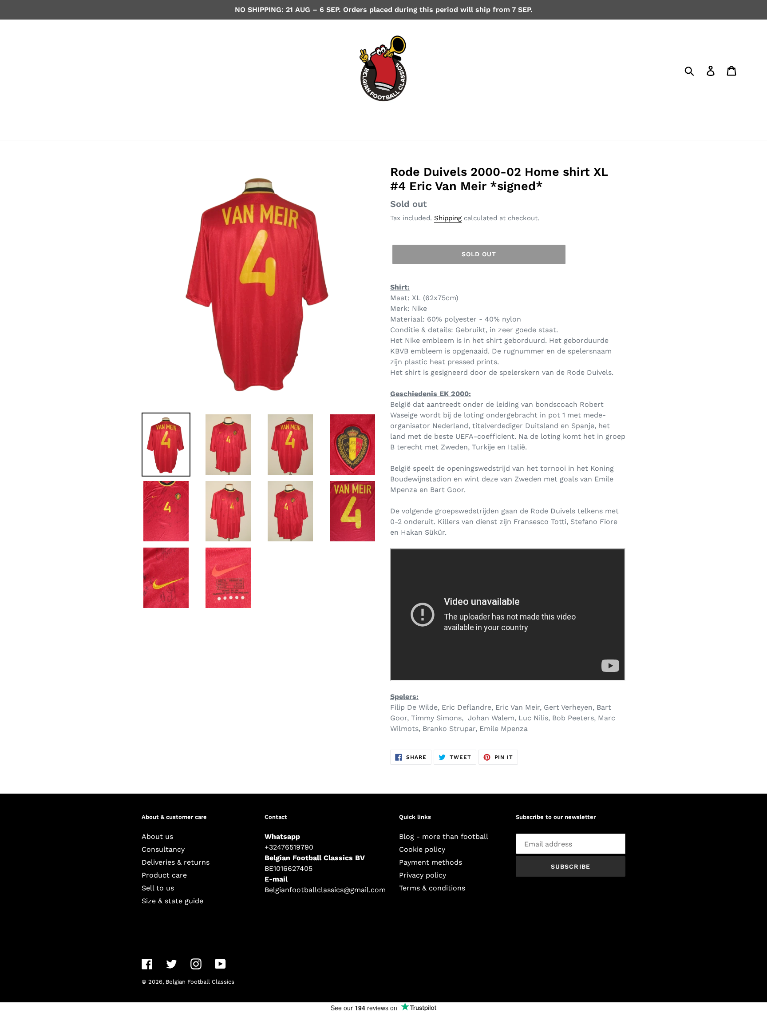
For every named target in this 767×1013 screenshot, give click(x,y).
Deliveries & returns (176, 862)
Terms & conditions (432, 888)
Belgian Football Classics (200, 981)
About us (157, 836)
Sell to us (158, 888)
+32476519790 (289, 847)
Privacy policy (422, 875)
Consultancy (163, 849)
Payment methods (430, 862)
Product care (164, 875)
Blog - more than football (443, 836)
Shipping (448, 218)
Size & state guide (172, 901)
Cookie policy (422, 849)
